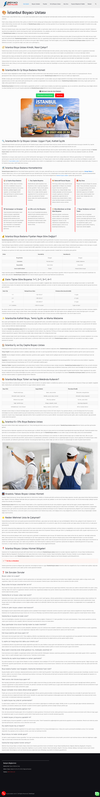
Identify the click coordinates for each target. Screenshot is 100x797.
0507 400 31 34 (11, 771)
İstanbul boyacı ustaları (62, 175)
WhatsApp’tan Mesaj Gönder (45, 95)
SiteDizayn (31, 793)
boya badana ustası (14, 161)
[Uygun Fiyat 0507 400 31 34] (10, 4)
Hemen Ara (60, 95)
